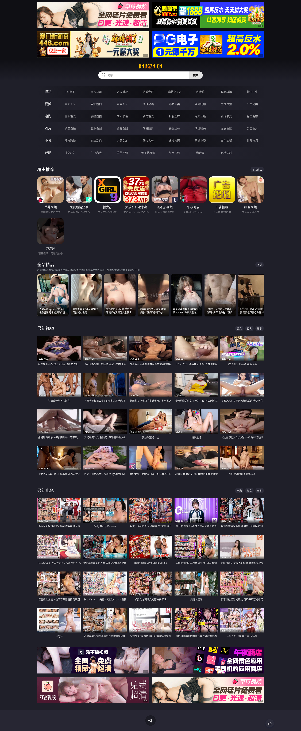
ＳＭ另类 (252, 104)
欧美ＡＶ (122, 104)
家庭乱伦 (96, 141)
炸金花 (200, 92)
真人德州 (96, 92)
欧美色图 (122, 128)
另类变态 (252, 116)
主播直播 (226, 104)
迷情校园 (174, 141)
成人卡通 (122, 116)
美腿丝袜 (174, 128)
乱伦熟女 (226, 116)
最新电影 (45, 490)
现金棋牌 (226, 92)
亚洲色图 (96, 128)
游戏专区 (148, 92)
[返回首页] (269, 723)
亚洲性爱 (70, 116)
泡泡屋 (200, 153)
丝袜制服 (200, 104)
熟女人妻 (174, 104)
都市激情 (70, 141)
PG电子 (70, 92)
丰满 (239, 490)
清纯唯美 (200, 128)
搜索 (196, 75)
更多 (259, 328)
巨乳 (249, 328)
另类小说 (200, 141)
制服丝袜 (174, 116)
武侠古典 (148, 141)
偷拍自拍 (96, 116)
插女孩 (70, 153)
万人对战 (122, 92)
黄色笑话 (226, 141)
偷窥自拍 (70, 128)
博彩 (48, 91)
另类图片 (252, 128)
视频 (48, 104)
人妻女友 (122, 141)
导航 (48, 152)
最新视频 (45, 328)
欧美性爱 (148, 116)
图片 (48, 128)
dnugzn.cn (150, 66)
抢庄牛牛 (252, 92)
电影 (48, 116)
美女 (239, 328)
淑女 (249, 490)
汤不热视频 (148, 153)
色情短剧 (226, 153)
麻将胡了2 (174, 92)
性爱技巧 (252, 141)
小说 (48, 140)
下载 (259, 264)
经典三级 (200, 116)
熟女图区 (226, 128)
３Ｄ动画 (148, 104)
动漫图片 (148, 128)
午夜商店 (96, 153)
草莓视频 (122, 153)
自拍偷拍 (96, 104)
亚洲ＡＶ (70, 104)
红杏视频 (174, 153)
